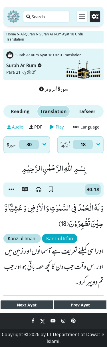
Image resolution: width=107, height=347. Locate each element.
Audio (17, 127)
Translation (53, 111)
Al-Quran (28, 34)
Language (89, 127)
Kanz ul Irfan (59, 238)
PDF (38, 127)
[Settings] (95, 17)
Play (59, 127)
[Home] (13, 16)
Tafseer (87, 111)
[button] (11, 189)
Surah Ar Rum (21, 65)
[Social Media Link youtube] (54, 321)
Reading (20, 111)
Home (11, 34)
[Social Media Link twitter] (43, 321)
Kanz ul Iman (22, 238)
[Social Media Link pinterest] (73, 321)
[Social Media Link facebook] (34, 321)
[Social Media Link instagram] (63, 321)
